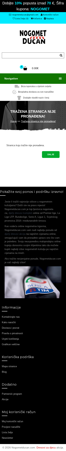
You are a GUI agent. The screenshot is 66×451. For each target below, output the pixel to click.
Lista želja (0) (22, 18)
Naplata (50, 18)
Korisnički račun (50, 15)
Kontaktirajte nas (11, 316)
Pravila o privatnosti (12, 333)
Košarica (37, 18)
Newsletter (7, 438)
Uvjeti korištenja (10, 338)
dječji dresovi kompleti (20, 213)
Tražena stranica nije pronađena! (38, 121)
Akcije (5, 399)
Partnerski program (12, 393)
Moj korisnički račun (12, 421)
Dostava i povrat (10, 327)
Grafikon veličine (11, 344)
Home (13, 121)
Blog (4, 371)
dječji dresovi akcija (15, 234)
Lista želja (7, 432)
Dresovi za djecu (46, 447)
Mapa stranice (9, 366)
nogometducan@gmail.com (25, 15)
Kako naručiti (9, 322)
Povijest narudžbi (11, 427)
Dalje (50, 154)
